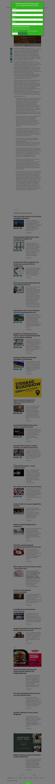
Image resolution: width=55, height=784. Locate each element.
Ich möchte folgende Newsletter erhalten (20, 26)
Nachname (14, 13)
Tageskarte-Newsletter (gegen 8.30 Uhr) (21, 28)
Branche (14, 22)
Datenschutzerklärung (22, 31)
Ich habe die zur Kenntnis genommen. (25, 31)
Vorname (14, 8)
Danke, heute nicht (22, 33)
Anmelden (15, 33)
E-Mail (13, 17)
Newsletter (28, 783)
